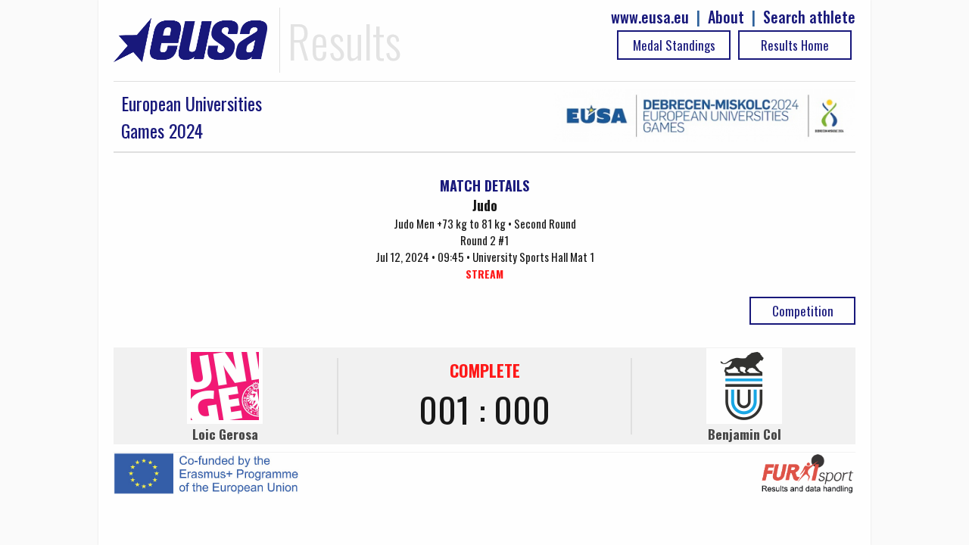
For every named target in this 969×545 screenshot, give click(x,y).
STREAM (484, 274)
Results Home (795, 45)
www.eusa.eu (650, 17)
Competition (802, 310)
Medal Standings (674, 45)
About (726, 17)
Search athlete (809, 17)
